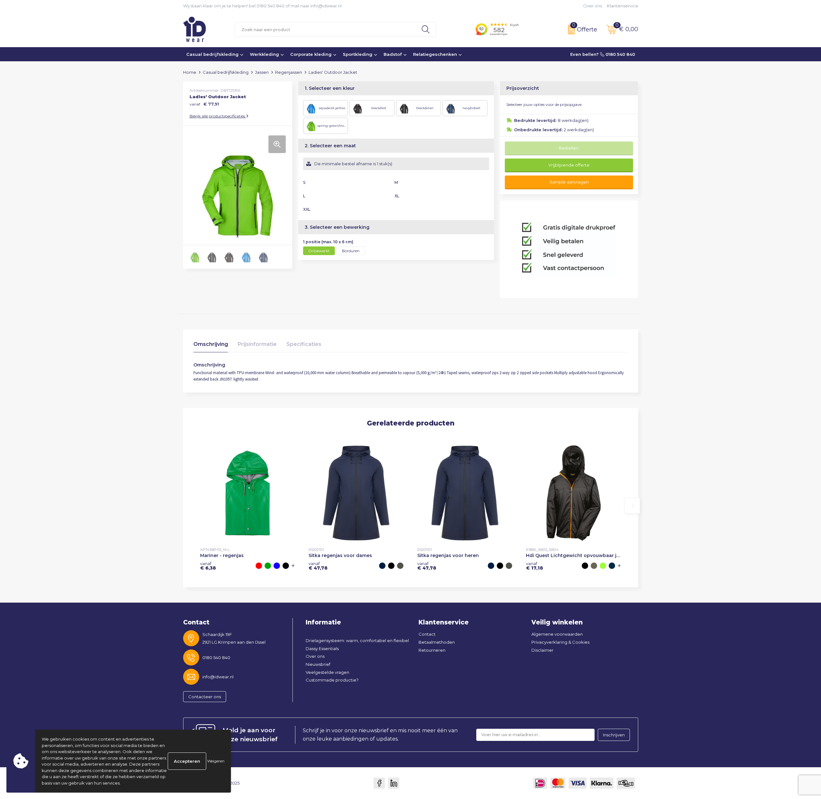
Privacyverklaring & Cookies (560, 642)
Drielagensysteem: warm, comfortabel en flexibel (357, 640)
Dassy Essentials (322, 648)
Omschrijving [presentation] (210, 344)
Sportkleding (357, 54)
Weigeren (215, 761)
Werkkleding (264, 54)
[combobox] (325, 29)
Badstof (393, 54)
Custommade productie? (332, 680)
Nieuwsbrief (318, 664)
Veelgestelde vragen (327, 672)
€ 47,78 (318, 565)
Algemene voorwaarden (557, 634)
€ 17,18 (534, 565)
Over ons (592, 5)
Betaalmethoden (437, 642)
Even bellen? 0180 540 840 (602, 54)
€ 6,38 (208, 565)
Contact (427, 634)
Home (189, 72)
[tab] (210, 345)
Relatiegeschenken (435, 54)
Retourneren (432, 650)
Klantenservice (622, 5)
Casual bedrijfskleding (212, 54)
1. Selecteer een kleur (330, 88)
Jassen (262, 72)
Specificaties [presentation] (303, 344)
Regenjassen (288, 72)
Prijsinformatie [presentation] (257, 344)
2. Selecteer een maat (330, 146)
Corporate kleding (311, 54)
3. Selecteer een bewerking (337, 227)
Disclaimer (542, 650)
